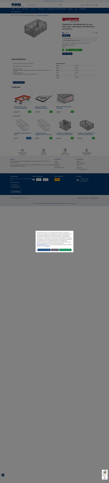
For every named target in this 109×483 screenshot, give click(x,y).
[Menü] (107, 470)
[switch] (105, 478)
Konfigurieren (55, 249)
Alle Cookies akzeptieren (65, 249)
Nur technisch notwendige (44, 249)
